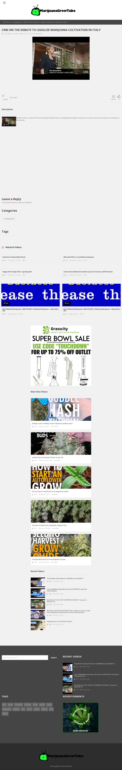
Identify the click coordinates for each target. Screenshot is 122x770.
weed (5, 714)
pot (23, 709)
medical (16, 709)
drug (35, 705)
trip (51, 709)
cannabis (18, 705)
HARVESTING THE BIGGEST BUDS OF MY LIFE (47, 457)
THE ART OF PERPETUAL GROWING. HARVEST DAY (49, 525)
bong (10, 705)
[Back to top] (114, 765)
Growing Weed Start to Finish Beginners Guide (48, 559)
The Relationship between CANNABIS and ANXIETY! (65, 578)
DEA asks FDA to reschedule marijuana (79, 257)
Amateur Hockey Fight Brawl (14, 257)
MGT (5, 260)
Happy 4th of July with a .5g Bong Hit (17, 272)
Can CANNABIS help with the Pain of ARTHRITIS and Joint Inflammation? (67, 590)
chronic (27, 705)
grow (49, 705)
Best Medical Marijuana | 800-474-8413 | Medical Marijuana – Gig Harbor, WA (92, 310)
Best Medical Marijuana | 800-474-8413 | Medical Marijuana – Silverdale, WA (31, 310)
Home (7, 22)
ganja (42, 705)
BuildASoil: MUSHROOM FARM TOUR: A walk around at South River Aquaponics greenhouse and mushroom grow (68, 611)
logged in (14, 202)
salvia (36, 709)
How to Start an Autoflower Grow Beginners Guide (50, 491)
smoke (44, 709)
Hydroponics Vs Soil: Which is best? (59, 621)
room (29, 709)
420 (4, 705)
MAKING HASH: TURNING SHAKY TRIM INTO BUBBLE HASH (52, 423)
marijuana (6, 709)
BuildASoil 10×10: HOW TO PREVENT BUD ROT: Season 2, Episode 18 (67, 601)
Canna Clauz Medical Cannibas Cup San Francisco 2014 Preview (88, 272)
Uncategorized (16, 22)
